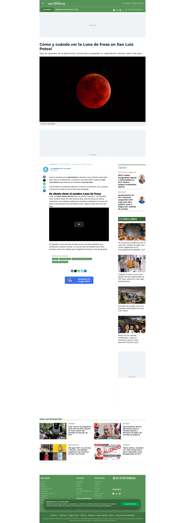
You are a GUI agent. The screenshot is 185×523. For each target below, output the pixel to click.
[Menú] (43, 3)
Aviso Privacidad (102, 515)
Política (43, 484)
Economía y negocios (127, 172)
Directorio (53, 515)
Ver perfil (54, 170)
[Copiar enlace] (44, 190)
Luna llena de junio (60, 262)
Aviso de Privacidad (104, 505)
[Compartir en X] (44, 180)
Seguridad (43, 495)
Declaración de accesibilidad (125, 515)
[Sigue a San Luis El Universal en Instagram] (120, 10)
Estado (42, 482)
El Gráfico (97, 482)
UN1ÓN (96, 491)
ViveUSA (97, 489)
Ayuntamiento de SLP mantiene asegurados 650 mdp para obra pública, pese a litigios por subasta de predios (127, 202)
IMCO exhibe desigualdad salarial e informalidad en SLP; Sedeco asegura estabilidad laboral (127, 181)
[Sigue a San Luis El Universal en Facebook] (114, 10)
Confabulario (98, 493)
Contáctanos (63, 515)
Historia (111, 515)
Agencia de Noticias (62, 9)
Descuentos (98, 498)
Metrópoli (122, 192)
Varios (78, 509)
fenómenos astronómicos (81, 259)
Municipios (44, 491)
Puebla (78, 486)
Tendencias (53, 164)
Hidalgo (79, 489)
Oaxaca (79, 484)
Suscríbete (47, 9)
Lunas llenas (65, 259)
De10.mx (97, 484)
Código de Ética (74, 515)
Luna (55, 259)
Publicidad (91, 515)
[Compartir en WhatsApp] (44, 183)
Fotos (76, 9)
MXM (71, 9)
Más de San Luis (46, 489)
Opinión (122, 167)
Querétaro (79, 482)
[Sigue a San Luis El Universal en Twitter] (117, 10)
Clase (96, 486)
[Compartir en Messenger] (44, 187)
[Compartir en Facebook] (44, 177)
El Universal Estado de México (84, 492)
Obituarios (97, 495)
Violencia (84, 515)
